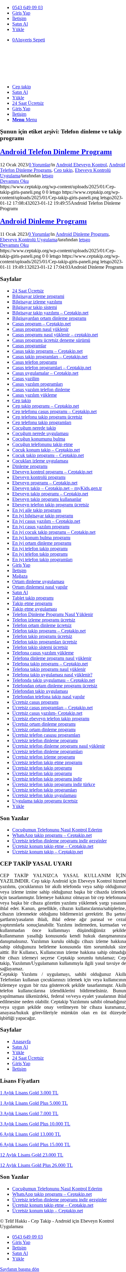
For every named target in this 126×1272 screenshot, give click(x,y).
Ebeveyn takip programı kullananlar (46, 499)
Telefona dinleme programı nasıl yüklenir (51, 658)
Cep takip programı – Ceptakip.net (45, 406)
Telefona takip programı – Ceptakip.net (50, 663)
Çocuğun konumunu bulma (38, 438)
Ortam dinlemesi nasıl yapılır (40, 587)
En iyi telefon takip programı (40, 548)
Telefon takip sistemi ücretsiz (40, 647)
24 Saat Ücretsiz (28, 290)
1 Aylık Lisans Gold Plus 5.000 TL (34, 1103)
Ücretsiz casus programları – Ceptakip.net (52, 707)
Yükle (18, 29)
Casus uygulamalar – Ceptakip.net (45, 373)
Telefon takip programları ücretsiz (44, 641)
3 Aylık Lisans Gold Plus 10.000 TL (35, 1123)
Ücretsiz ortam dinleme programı (44, 724)
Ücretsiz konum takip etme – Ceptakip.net (52, 846)
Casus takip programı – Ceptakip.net (47, 351)
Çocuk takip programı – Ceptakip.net (48, 455)
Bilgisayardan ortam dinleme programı (49, 318)
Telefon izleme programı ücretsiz (43, 619)
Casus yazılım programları (37, 384)
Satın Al (20, 24)
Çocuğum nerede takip (34, 427)
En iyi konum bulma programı (41, 537)
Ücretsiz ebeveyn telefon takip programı (50, 718)
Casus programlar (29, 345)
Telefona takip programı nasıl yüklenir (49, 669)
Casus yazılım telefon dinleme (41, 389)
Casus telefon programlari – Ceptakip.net (51, 367)
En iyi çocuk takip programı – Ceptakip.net (53, 532)
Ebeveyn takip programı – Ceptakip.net (50, 493)
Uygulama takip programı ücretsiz (45, 800)
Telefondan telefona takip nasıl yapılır (48, 696)
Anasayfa (21, 1041)
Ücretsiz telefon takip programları (44, 789)
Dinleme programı (29, 466)
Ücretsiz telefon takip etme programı (47, 762)
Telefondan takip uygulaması (40, 691)
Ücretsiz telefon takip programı (42, 768)
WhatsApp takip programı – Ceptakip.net (52, 835)
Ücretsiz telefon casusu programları (46, 735)
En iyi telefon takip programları (42, 559)
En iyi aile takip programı (36, 510)
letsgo (47, 175)
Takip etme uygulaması (34, 608)
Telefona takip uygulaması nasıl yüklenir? (52, 674)
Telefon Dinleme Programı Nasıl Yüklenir (52, 614)
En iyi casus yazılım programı (40, 526)
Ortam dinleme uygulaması (38, 581)
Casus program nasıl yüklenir (40, 329)
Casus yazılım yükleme (34, 395)
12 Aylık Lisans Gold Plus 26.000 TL (36, 1165)
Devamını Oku (14, 181)
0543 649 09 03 (27, 7)
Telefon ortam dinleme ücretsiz (42, 625)
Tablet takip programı (33, 598)
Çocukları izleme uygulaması (40, 460)
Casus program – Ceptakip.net (41, 323)
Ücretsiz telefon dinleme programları (47, 751)
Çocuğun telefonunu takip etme (42, 444)
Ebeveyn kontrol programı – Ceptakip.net (52, 471)
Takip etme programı (32, 603)
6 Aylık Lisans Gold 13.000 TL (30, 1134)
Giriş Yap (21, 13)
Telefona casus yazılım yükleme (43, 652)
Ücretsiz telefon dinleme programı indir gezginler (59, 840)
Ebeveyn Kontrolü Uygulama (28, 239)
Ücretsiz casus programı (35, 702)
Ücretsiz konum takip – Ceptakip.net (47, 851)
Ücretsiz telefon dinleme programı (45, 740)
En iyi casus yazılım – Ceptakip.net (46, 521)
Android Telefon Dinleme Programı (56, 152)
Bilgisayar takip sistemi (34, 307)
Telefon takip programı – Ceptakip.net (49, 630)
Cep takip (63, 170)
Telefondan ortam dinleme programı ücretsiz (54, 685)
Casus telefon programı (34, 362)
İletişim (19, 18)
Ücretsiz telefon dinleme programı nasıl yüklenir (58, 746)
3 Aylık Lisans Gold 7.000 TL (29, 1113)
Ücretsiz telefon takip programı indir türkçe (53, 784)
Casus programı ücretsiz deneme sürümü (51, 340)
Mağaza (20, 576)
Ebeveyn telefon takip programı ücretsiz (50, 504)
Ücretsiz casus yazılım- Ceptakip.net (47, 713)
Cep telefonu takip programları (41, 422)
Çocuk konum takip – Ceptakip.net (46, 449)
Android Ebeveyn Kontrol (81, 164)
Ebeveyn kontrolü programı (38, 477)
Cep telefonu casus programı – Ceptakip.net (54, 411)
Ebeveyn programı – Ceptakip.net (44, 482)
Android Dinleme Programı (43, 221)
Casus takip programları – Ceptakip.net (49, 356)
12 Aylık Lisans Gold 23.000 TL (31, 1154)
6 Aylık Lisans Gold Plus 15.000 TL (35, 1144)
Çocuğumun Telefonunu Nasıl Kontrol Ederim (57, 829)
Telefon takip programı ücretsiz (42, 636)
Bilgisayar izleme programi (38, 296)
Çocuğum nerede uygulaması (40, 433)
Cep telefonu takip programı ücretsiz (47, 417)
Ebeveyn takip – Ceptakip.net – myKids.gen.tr (57, 488)
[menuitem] (69, 7)
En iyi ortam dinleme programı (41, 543)
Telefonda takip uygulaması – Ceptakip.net (53, 680)
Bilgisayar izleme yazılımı (37, 301)
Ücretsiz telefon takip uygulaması (44, 795)
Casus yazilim (25, 378)
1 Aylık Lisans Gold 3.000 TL (29, 1092)
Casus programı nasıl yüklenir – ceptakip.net (55, 334)
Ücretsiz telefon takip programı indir (47, 778)
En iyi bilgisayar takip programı (42, 515)
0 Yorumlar (39, 164)
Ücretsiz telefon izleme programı (43, 757)
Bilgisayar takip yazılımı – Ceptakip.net (50, 312)
